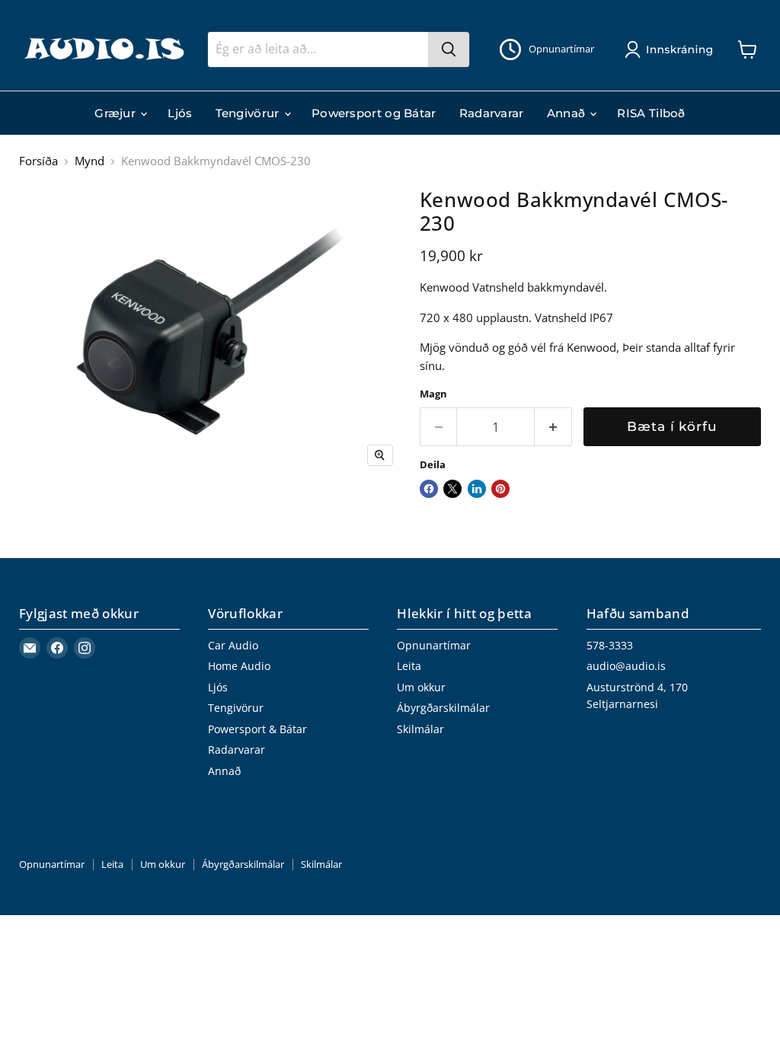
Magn (433, 394)
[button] (672, 49)
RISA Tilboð (651, 113)
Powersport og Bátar (374, 113)
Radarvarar (491, 113)
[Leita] (448, 49)
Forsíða (38, 161)
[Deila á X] (452, 489)
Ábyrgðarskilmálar (443, 707)
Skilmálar (420, 729)
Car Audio (233, 645)
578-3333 (610, 645)
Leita (409, 666)
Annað (568, 113)
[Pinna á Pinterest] (500, 489)
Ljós (180, 113)
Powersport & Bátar (257, 729)
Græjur (116, 113)
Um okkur (421, 687)
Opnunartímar (434, 645)
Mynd (89, 161)
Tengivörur (249, 113)
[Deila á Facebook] (429, 489)
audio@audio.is (626, 666)
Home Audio (239, 666)
